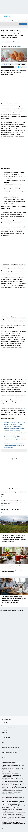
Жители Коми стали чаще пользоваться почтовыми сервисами (11, 511)
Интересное (4, 757)
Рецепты (15, 42)
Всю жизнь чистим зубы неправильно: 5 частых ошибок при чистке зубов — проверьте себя (15, 445)
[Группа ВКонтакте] (7, 64)
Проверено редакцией (8, 450)
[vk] (12, 459)
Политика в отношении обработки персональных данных (12, 749)
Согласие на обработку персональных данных (10, 747)
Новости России (6, 42)
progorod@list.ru (9, 771)
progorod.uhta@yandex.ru (7, 773)
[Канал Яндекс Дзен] (7, 67)
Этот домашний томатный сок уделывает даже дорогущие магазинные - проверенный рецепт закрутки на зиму (13, 502)
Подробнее (10, 818)
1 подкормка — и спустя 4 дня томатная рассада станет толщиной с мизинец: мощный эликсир (14, 428)
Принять (23, 24)
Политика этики (5, 732)
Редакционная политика (6, 735)
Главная (3, 754)
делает (23, 410)
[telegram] (16, 459)
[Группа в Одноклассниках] (5, 722)
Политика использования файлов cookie (9, 752)
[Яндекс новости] (20, 64)
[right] (26, 20)
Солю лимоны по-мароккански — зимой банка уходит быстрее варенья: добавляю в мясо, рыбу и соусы (14, 493)
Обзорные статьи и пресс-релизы (8, 727)
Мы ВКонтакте (19, 20)
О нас (3, 742)
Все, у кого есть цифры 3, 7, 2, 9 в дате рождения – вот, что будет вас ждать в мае (14, 439)
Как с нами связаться (6, 737)
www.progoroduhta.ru (12, 762)
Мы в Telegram (11, 20)
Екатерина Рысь (16, 46)
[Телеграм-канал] (20, 67)
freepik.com (22, 60)
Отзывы (3, 740)
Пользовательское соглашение (7, 745)
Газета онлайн (4, 20)
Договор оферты (5, 730)
